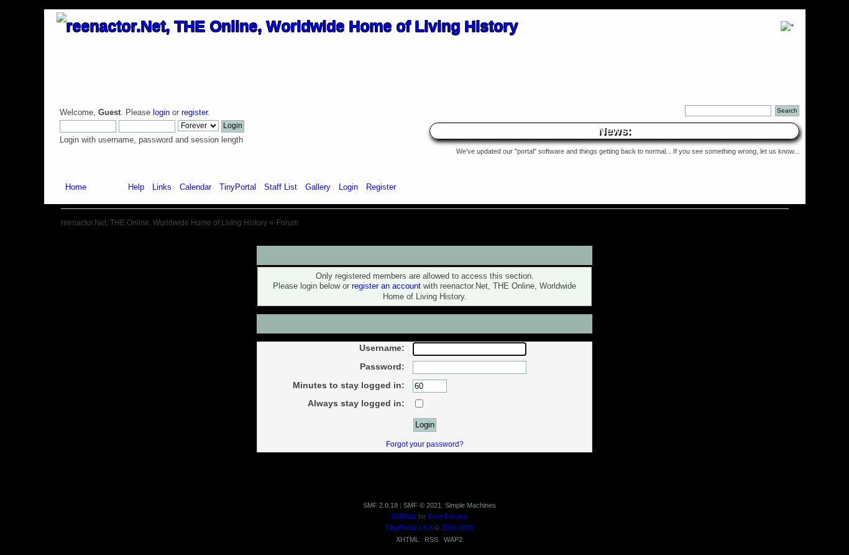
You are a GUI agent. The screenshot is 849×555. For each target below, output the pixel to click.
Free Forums (448, 516)
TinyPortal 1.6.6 (409, 527)
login (161, 112)
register (194, 112)
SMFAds (403, 516)
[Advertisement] (424, 241)
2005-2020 (457, 527)
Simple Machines (470, 505)
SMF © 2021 (422, 505)
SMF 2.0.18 (380, 505)
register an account (386, 286)
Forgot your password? (425, 444)
